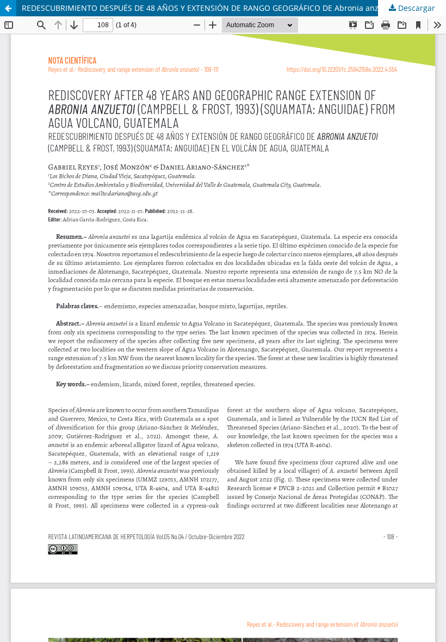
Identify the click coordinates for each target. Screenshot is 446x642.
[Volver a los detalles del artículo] (8, 8)
